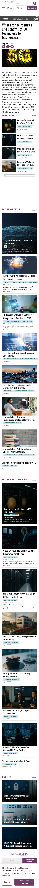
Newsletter (32, 8)
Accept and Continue (24, 882)
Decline (7, 882)
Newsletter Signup (30, 860)
